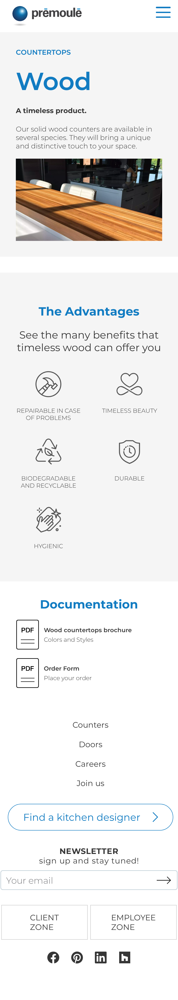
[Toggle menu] (163, 12)
